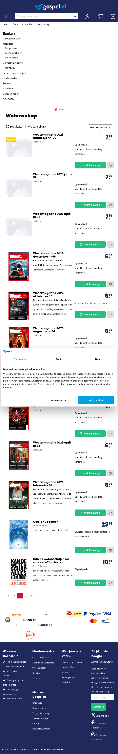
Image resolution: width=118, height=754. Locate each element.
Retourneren (38, 678)
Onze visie (37, 702)
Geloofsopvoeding (13, 62)
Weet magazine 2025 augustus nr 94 (48, 330)
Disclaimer (34, 749)
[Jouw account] (87, 16)
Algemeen (8, 98)
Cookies (24, 749)
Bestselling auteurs (41, 728)
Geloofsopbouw (11, 38)
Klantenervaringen (40, 718)
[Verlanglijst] (101, 16)
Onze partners (39, 708)
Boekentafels (68, 667)
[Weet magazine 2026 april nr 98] (19, 226)
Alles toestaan (96, 400)
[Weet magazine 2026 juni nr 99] (19, 187)
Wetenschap (11, 57)
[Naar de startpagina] (59, 7)
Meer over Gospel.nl (16, 698)
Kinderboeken (10, 78)
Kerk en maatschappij (14, 73)
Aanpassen (56, 400)
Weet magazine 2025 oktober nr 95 (48, 295)
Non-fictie (8, 43)
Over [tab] (97, 359)
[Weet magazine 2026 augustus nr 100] (19, 147)
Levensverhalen (13, 53)
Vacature (36, 723)
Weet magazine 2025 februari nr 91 (48, 484)
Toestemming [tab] (20, 359)
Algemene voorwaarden (52, 749)
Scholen (65, 672)
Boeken (9, 33)
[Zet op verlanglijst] (110, 165)
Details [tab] (59, 359)
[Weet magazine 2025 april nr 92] (19, 455)
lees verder (38, 141)
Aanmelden (98, 706)
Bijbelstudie (9, 67)
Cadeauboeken (11, 93)
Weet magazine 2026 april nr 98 (52, 215)
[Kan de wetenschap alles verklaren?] (19, 572)
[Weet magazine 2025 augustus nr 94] (19, 341)
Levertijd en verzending (43, 662)
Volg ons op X (102, 715)
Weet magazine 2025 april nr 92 (52, 444)
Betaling (36, 673)
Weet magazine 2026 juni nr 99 (53, 176)
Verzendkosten (39, 667)
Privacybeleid (105, 682)
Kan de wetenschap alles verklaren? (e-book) (51, 561)
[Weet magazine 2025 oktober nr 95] (19, 306)
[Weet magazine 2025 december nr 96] (19, 266)
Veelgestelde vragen (41, 713)
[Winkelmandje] (113, 16)
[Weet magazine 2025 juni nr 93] (19, 415)
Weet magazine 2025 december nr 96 (48, 255)
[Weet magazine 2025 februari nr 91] (19, 495)
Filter (60, 109)
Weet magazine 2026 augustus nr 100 (48, 136)
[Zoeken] (74, 16)
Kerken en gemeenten (72, 662)
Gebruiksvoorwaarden (101, 687)
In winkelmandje (91, 165)
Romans (7, 83)
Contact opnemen (40, 657)
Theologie (8, 88)
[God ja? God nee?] (19, 534)
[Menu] (6, 16)
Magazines (11, 48)
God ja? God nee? (45, 521)
